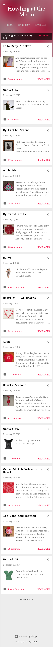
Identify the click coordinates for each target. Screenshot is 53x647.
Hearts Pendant (14, 385)
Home (10, 25)
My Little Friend (16, 130)
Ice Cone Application (19, 516)
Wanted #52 (11, 428)
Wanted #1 (10, 89)
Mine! (7, 257)
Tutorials (40, 25)
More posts (26, 599)
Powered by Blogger (28, 636)
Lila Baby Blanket (17, 46)
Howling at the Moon (26, 12)
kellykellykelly (33, 642)
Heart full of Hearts (19, 298)
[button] (48, 47)
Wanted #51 (11, 559)
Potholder (10, 170)
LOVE (6, 341)
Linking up (24, 25)
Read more (44, 79)
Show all (44, 35)
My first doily (14, 214)
